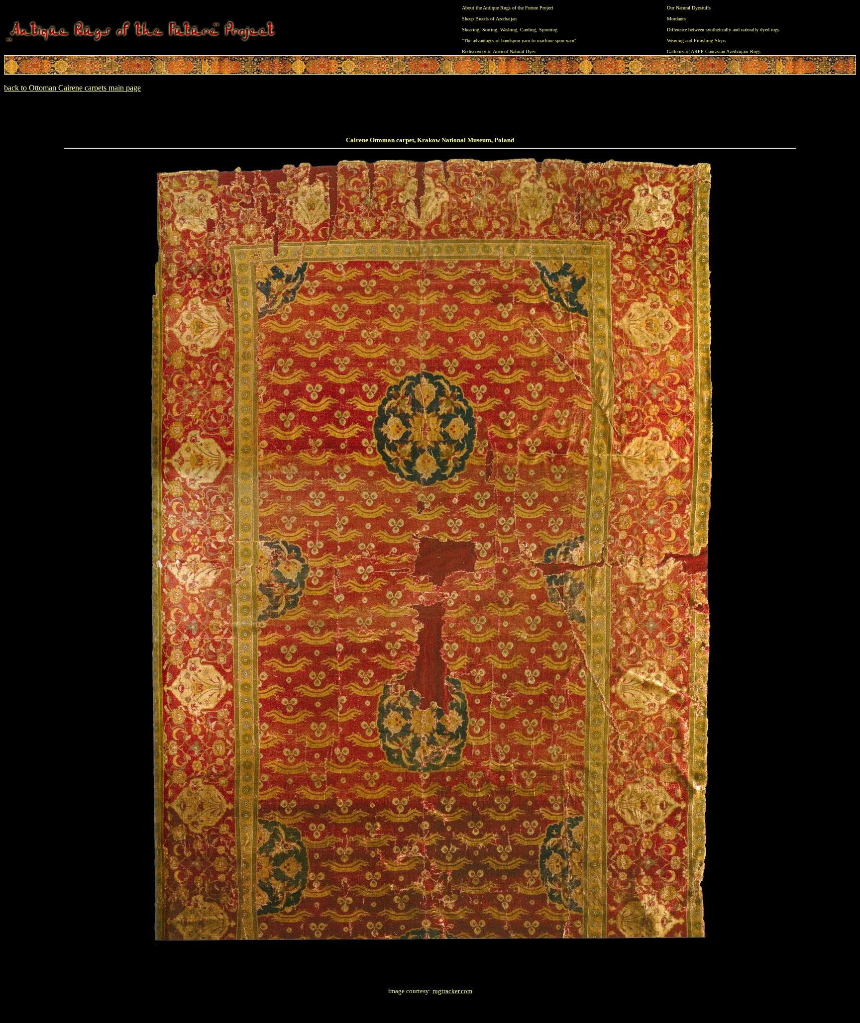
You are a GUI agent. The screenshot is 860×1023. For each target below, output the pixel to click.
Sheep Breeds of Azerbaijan (489, 18)
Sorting (489, 29)
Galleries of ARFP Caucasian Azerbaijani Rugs (713, 51)
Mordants (676, 18)
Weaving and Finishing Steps (696, 40)
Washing (508, 29)
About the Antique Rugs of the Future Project (507, 7)
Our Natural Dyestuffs (689, 7)
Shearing (470, 29)
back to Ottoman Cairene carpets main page (72, 88)
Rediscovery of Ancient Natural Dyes (499, 51)
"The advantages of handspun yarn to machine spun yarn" (519, 40)
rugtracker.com (452, 991)
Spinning (548, 29)
